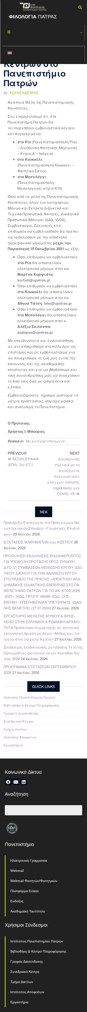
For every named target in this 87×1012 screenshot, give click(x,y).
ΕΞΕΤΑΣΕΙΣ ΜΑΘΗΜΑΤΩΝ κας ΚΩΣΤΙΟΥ (38, 541)
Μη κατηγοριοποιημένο (45, 441)
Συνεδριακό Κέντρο (18, 721)
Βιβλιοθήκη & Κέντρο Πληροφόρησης (31, 705)
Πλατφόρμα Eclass (24, 891)
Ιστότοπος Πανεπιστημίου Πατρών (29, 697)
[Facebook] (8, 781)
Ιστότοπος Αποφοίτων (20, 737)
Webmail (17, 871)
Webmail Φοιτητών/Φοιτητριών (33, 881)
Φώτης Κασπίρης (23, 92)
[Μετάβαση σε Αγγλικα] (44, 54)
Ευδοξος (16, 901)
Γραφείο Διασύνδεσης (21, 713)
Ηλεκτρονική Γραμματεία (28, 860)
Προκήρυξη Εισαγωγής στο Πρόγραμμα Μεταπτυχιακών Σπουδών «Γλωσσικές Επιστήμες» (42, 528)
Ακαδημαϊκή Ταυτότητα (27, 911)
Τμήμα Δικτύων (15, 729)
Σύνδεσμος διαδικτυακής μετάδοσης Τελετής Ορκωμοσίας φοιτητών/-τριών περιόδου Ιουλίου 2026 (43, 652)
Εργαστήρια (13, 745)
